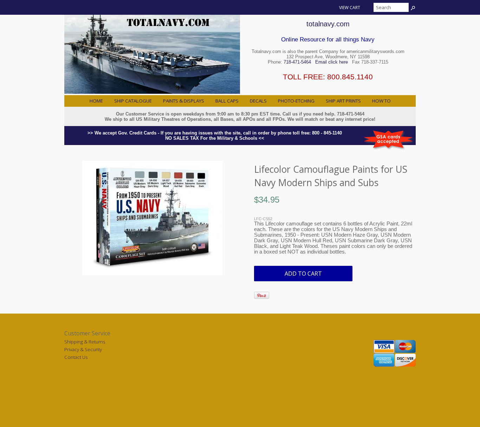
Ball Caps (227, 101)
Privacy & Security (83, 349)
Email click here (331, 62)
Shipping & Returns (84, 342)
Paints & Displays (183, 101)
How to (381, 101)
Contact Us (75, 357)
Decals (258, 101)
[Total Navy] (152, 92)
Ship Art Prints (343, 101)
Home (96, 101)
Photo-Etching (296, 101)
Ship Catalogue (133, 101)
